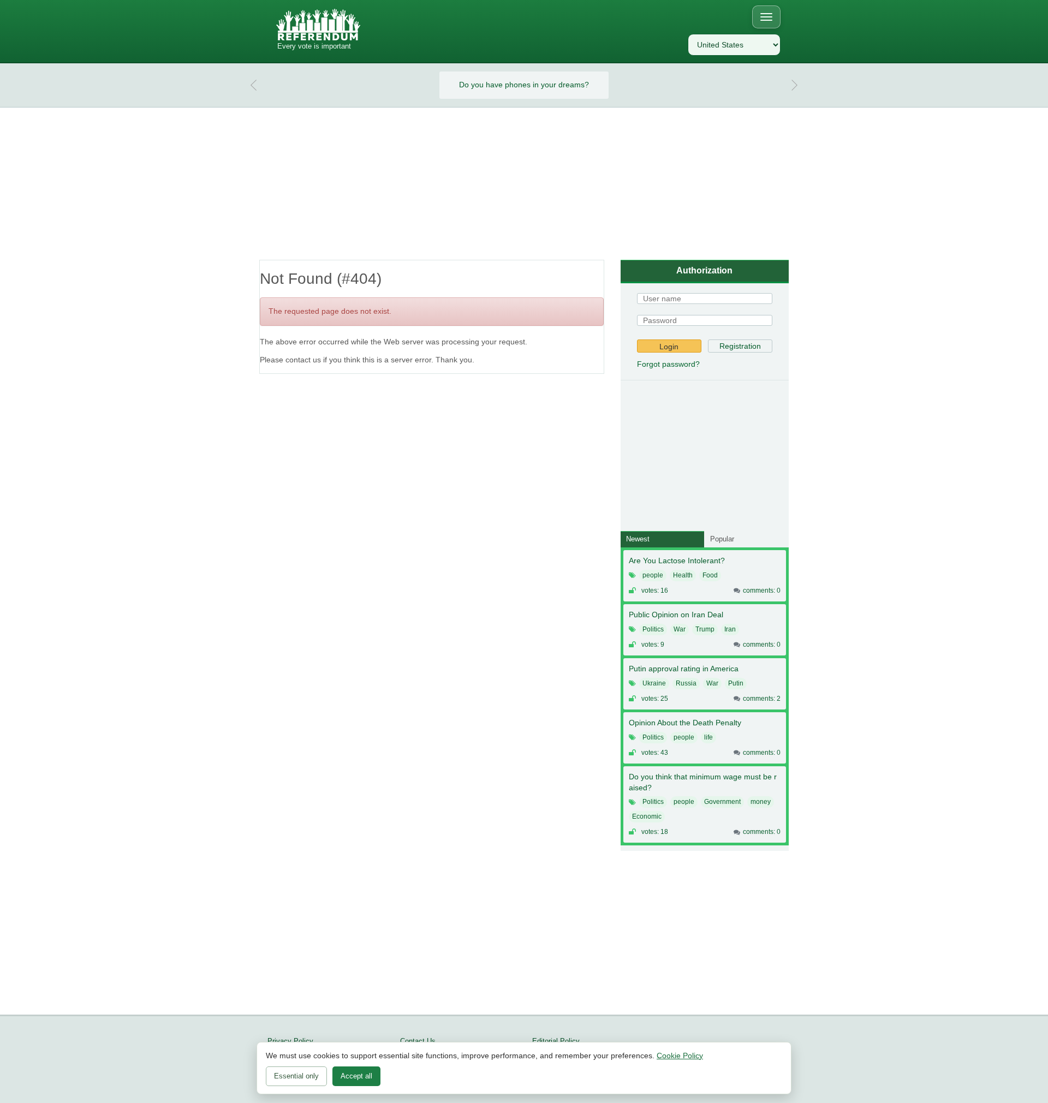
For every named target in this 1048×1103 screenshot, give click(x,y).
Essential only (296, 1076)
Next (794, 85)
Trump (704, 629)
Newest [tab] (638, 539)
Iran (730, 629)
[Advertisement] (524, 184)
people (652, 575)
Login (668, 346)
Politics (653, 629)
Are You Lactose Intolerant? (677, 560)
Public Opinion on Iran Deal (676, 614)
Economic (647, 816)
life (708, 737)
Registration (740, 346)
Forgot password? (668, 364)
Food (710, 575)
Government (722, 802)
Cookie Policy (680, 1055)
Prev (254, 85)
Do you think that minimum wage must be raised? (703, 782)
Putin (735, 683)
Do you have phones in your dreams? (524, 84)
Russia (686, 683)
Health (683, 575)
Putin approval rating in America (684, 668)
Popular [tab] (722, 539)
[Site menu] (766, 16)
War (680, 629)
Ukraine (654, 683)
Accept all (356, 1076)
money (761, 802)
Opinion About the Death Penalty (685, 722)
